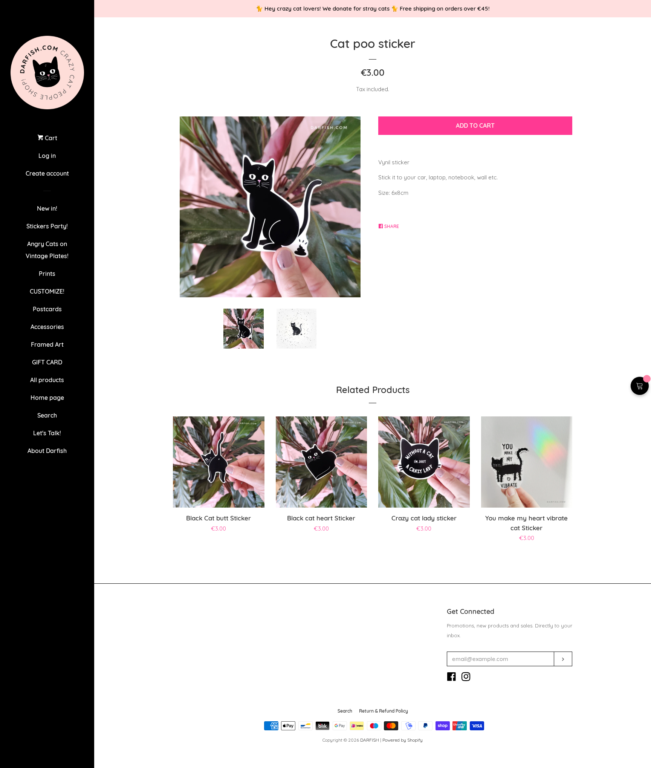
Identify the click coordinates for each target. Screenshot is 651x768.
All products (47, 380)
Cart (50, 138)
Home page (47, 397)
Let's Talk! (47, 433)
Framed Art (47, 344)
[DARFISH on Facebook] (451, 678)
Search (47, 415)
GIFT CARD (47, 362)
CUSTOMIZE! (47, 291)
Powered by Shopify (402, 740)
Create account (47, 173)
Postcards (47, 309)
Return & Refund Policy (383, 711)
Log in (47, 155)
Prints (47, 273)
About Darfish (47, 450)
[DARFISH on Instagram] (466, 678)
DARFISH (369, 740)
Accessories (47, 326)
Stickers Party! (47, 226)
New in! (47, 208)
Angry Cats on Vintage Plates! (47, 250)
